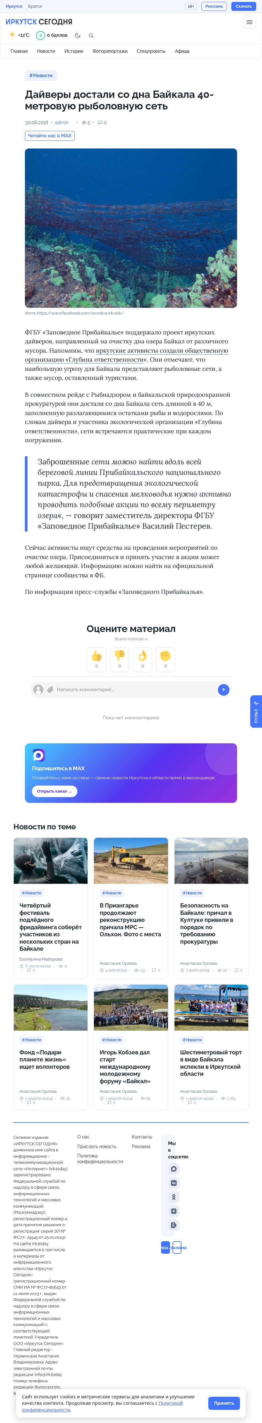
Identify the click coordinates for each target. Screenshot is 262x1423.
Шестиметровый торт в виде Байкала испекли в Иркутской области (211, 1063)
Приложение (165, 1247)
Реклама (141, 1146)
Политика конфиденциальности (100, 1158)
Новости (46, 51)
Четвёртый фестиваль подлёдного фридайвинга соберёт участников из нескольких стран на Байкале (50, 927)
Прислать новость (96, 1146)
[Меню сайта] (249, 22)
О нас (83, 1136)
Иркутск (14, 6)
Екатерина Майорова (40, 959)
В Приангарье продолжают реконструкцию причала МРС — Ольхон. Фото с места (130, 920)
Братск (35, 6)
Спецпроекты (151, 51)
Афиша (182, 51)
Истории (74, 51)
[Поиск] (91, 35)
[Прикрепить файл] (50, 689)
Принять (224, 1403)
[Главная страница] (39, 22)
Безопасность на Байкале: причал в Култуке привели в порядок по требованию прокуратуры (206, 923)
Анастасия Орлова (118, 963)
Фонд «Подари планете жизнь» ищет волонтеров (44, 1059)
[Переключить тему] (77, 35)
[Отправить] (223, 690)
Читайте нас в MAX (50, 136)
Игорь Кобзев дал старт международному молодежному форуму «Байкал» (125, 1066)
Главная (19, 51)
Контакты (142, 1136)
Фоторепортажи (110, 51)
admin (62, 122)
